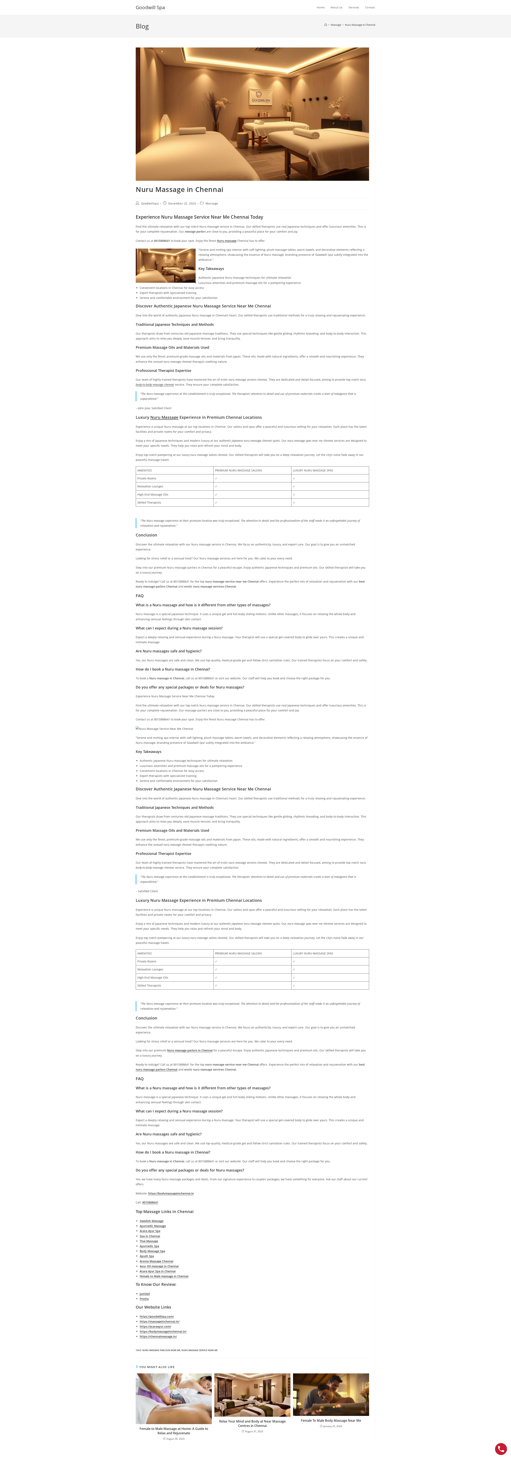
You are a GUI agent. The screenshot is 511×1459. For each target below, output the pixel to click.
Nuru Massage (164, 417)
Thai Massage (149, 1241)
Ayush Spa (147, 1256)
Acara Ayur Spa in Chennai (158, 1271)
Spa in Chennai (150, 1236)
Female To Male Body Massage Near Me (331, 1420)
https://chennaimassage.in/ (158, 1336)
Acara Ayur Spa (150, 1231)
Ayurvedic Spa (149, 1246)
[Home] (325, 25)
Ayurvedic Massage (153, 1226)
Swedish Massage (151, 1221)
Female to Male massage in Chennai (164, 1276)
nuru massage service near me (199, 1350)
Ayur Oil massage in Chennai (159, 1266)
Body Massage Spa (152, 1251)
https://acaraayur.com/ (155, 1326)
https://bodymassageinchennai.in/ (163, 1331)
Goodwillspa (150, 203)
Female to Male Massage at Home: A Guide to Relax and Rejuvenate (174, 1430)
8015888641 (150, 1202)
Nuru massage (227, 241)
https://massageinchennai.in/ (159, 1321)
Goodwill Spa (150, 7)
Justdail (145, 1294)
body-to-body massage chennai (155, 384)
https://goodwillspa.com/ (157, 1316)
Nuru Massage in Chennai (360, 25)
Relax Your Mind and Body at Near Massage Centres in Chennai (252, 1423)
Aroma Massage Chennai (156, 1261)
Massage (212, 203)
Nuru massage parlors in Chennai (190, 1050)
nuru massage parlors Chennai (156, 1069)
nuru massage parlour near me (161, 1350)
